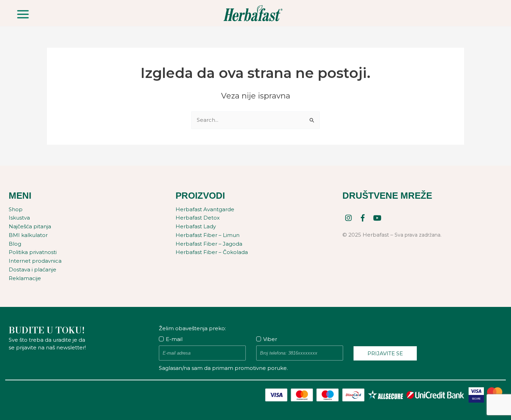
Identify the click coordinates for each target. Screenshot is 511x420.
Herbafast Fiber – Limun (208, 235)
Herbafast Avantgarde (205, 209)
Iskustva (19, 217)
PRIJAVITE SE (385, 353)
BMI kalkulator (28, 235)
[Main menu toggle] (23, 14)
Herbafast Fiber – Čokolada (212, 252)
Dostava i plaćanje (32, 269)
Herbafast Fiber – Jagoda (209, 243)
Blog (15, 243)
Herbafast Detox (198, 217)
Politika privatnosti (33, 252)
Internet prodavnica (35, 260)
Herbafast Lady (196, 226)
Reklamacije (25, 278)
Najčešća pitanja (30, 226)
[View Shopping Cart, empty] (490, 13)
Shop (16, 209)
